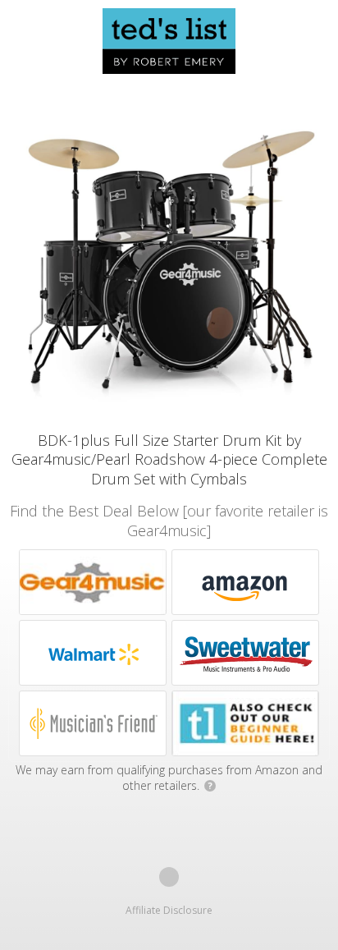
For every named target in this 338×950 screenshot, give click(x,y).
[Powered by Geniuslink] (169, 877)
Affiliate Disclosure (169, 910)
